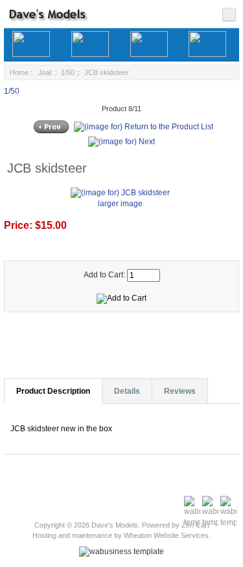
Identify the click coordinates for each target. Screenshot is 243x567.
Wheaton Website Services (166, 535)
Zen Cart (195, 525)
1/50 (68, 72)
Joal (44, 72)
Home (19, 72)
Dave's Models (114, 525)
